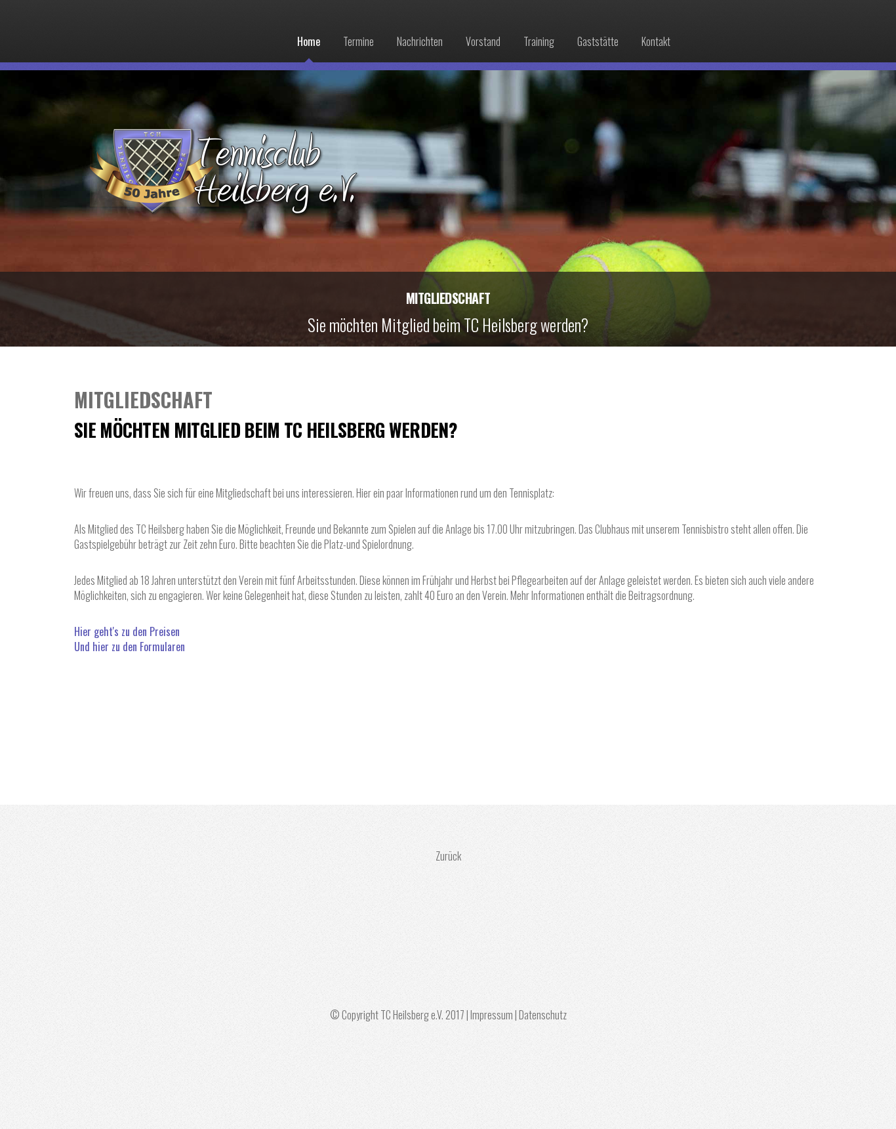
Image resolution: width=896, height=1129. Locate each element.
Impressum (491, 1015)
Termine (358, 41)
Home (308, 41)
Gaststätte (598, 41)
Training (538, 41)
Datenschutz (543, 1015)
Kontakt (655, 41)
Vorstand (483, 41)
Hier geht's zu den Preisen (127, 631)
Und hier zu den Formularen (129, 646)
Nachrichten (420, 41)
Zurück (448, 856)
